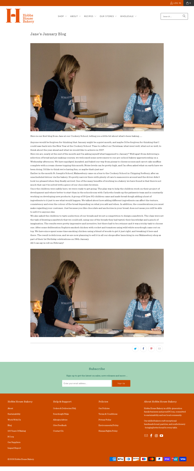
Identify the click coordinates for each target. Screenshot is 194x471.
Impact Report (14, 448)
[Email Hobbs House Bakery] (146, 436)
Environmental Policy (109, 425)
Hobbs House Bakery (24, 459)
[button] (62, 16)
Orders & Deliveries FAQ (64, 408)
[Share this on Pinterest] (151, 348)
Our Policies (104, 408)
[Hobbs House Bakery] (20, 16)
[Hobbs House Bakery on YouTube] (161, 436)
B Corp (11, 437)
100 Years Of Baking (17, 431)
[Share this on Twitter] (135, 348)
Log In (177, 3)
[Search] (184, 16)
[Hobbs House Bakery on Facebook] (151, 436)
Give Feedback (60, 425)
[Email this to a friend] (159, 348)
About (10, 408)
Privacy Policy (105, 420)
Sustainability (14, 414)
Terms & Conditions (108, 414)
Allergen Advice (60, 420)
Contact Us (58, 431)
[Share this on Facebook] (143, 348)
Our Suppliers (14, 442)
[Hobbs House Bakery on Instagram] (156, 436)
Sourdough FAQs (61, 414)
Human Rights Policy (108, 431)
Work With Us (14, 420)
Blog (10, 425)
